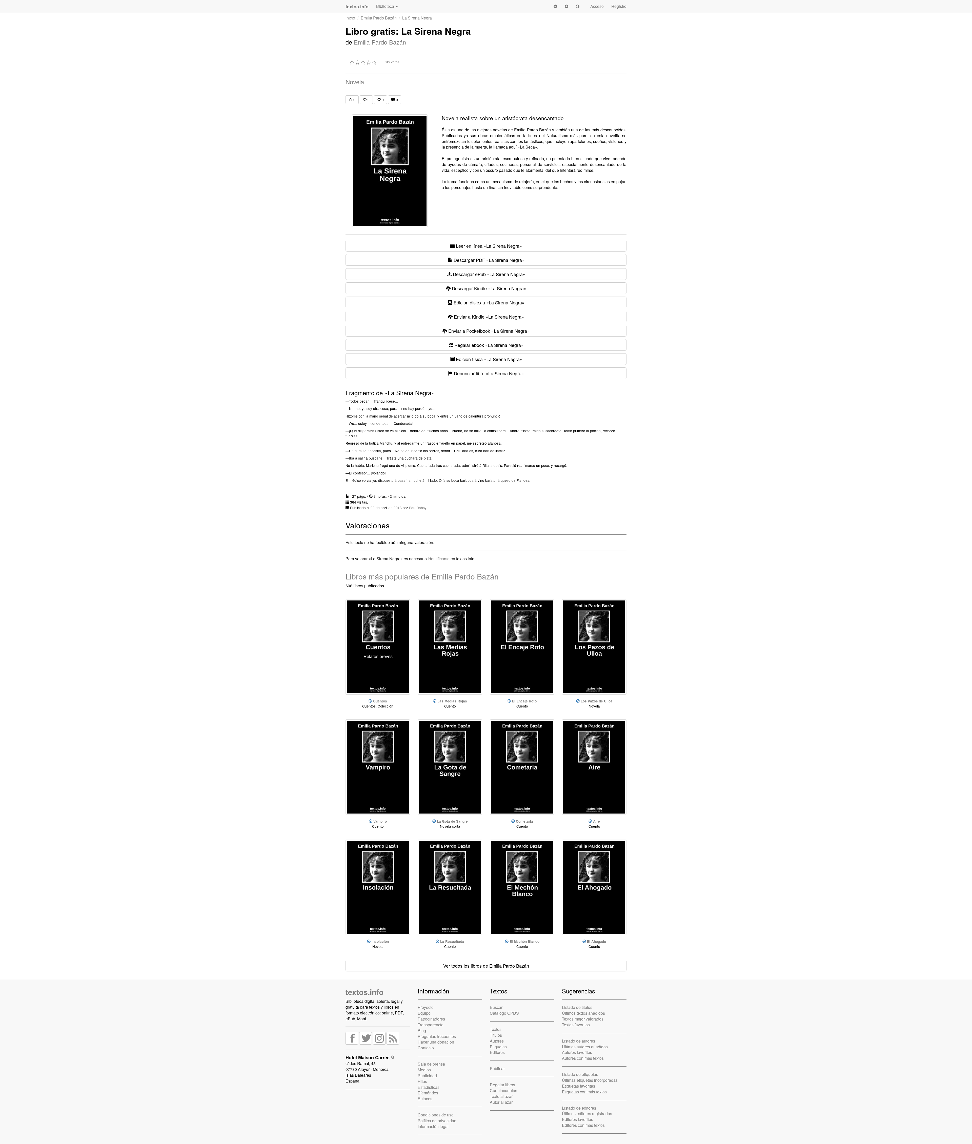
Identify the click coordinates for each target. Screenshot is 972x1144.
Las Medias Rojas (452, 701)
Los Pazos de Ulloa (597, 701)
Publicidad (427, 1075)
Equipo (424, 1013)
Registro (618, 6)
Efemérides (428, 1093)
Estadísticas (428, 1087)
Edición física (488, 359)
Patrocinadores (431, 1019)
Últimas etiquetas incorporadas (590, 1080)
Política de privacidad (437, 1121)
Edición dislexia (488, 302)
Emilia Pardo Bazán (379, 18)
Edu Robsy (417, 507)
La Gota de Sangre (452, 821)
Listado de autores (578, 1041)
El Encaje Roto (524, 701)
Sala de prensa (431, 1064)
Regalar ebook (488, 345)
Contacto (426, 1048)
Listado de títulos (577, 1007)
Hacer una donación (436, 1042)
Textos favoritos (576, 1025)
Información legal (433, 1126)
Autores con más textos (583, 1058)
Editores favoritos (577, 1119)
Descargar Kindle (488, 288)
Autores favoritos (577, 1052)
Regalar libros (502, 1085)
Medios (424, 1070)
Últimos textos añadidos (583, 1013)
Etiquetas (498, 1047)
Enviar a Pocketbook (488, 330)
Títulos (496, 1035)
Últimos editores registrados (587, 1113)
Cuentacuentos (503, 1090)
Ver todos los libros (486, 965)
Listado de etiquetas (580, 1074)
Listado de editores (579, 1108)
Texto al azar (501, 1096)
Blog (422, 1030)
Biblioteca (385, 6)
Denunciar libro (488, 373)
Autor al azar (501, 1102)
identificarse (439, 558)
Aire (596, 821)
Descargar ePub (488, 274)
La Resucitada (452, 941)
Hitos (422, 1081)
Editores (497, 1052)
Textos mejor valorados (582, 1019)
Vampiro (380, 821)
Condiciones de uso (436, 1115)
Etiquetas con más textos (584, 1092)
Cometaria (524, 821)
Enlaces (425, 1098)
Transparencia (430, 1025)
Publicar (497, 1068)
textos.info (364, 991)
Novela (355, 81)
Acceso (597, 6)
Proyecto (426, 1007)
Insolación (380, 941)
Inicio (350, 18)
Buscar (496, 1007)
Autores (497, 1041)
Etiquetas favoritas (578, 1086)
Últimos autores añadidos (585, 1047)
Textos (495, 1029)
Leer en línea (488, 245)
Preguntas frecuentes (437, 1036)
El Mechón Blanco (524, 941)
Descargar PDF (488, 260)
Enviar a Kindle (488, 316)
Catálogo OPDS (504, 1013)
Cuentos (380, 701)
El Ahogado (596, 941)
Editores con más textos (583, 1125)
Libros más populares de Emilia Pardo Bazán (422, 576)
